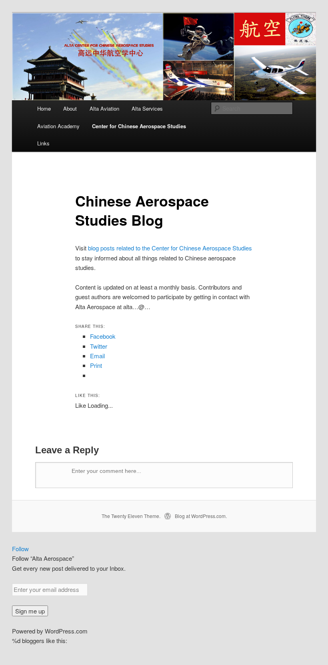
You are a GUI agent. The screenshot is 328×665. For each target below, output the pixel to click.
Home (44, 108)
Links (43, 143)
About (70, 108)
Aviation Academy (58, 126)
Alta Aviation (104, 108)
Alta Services (147, 108)
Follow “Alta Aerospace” (43, 558)
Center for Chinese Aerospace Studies (139, 126)
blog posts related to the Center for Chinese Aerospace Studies (170, 248)
